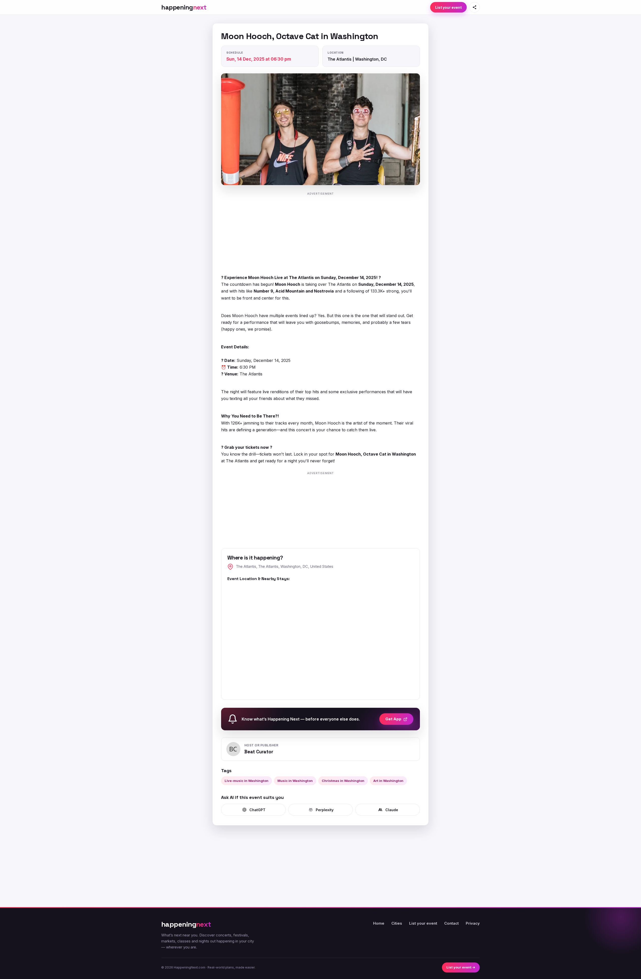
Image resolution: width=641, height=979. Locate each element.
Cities (396, 923)
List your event (448, 7)
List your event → (460, 967)
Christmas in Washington (343, 781)
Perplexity (325, 810)
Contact (451, 923)
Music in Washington (295, 781)
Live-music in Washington (246, 781)
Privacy (473, 923)
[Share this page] (474, 7)
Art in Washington (388, 781)
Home (378, 923)
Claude (391, 810)
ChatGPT (257, 810)
